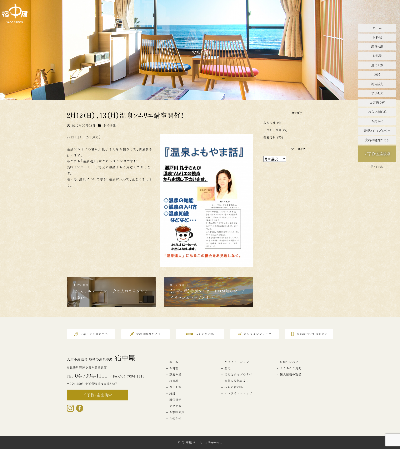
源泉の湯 (175, 374)
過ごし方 (175, 387)
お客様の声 (177, 412)
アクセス (175, 406)
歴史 (227, 368)
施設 (172, 393)
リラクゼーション (236, 362)
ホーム (173, 362)
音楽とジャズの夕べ (238, 374)
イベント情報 (272, 130)
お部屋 (173, 380)
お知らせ (269, 122)
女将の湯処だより (236, 380)
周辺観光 (175, 399)
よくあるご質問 (290, 368)
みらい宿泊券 (233, 387)
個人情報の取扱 (290, 374)
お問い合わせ (289, 362)
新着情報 (110, 125)
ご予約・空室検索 (377, 154)
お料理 (173, 368)
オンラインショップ (238, 393)
